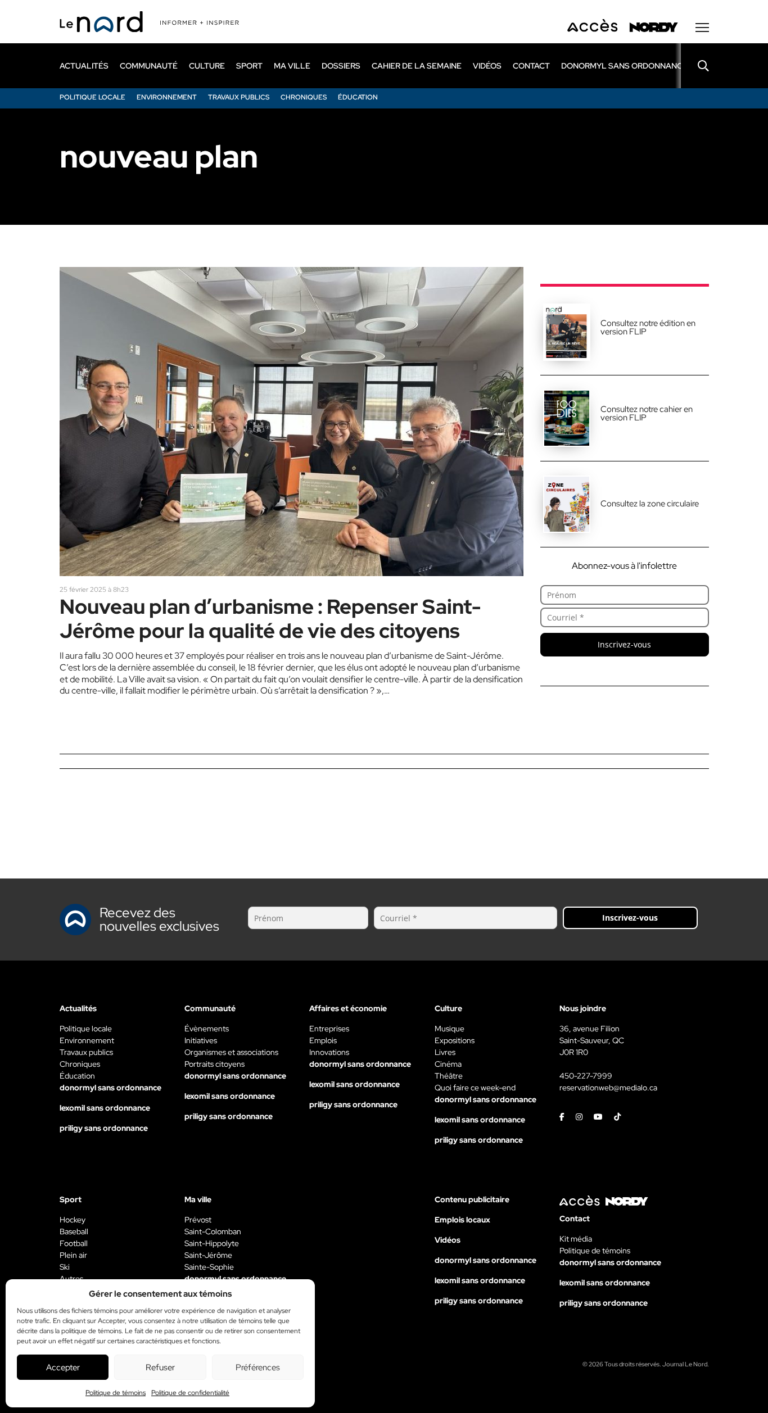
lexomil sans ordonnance (105, 1108)
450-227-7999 (585, 1076)
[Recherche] (695, 66)
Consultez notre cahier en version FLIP (646, 413)
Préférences (258, 1367)
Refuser (160, 1367)
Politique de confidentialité (190, 1392)
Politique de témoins (115, 1392)
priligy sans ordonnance (104, 1128)
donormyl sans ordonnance (624, 66)
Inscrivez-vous (624, 644)
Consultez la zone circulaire (649, 503)
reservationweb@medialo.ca (608, 1088)
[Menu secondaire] (702, 27)
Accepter (63, 1367)
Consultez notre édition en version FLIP (647, 327)
